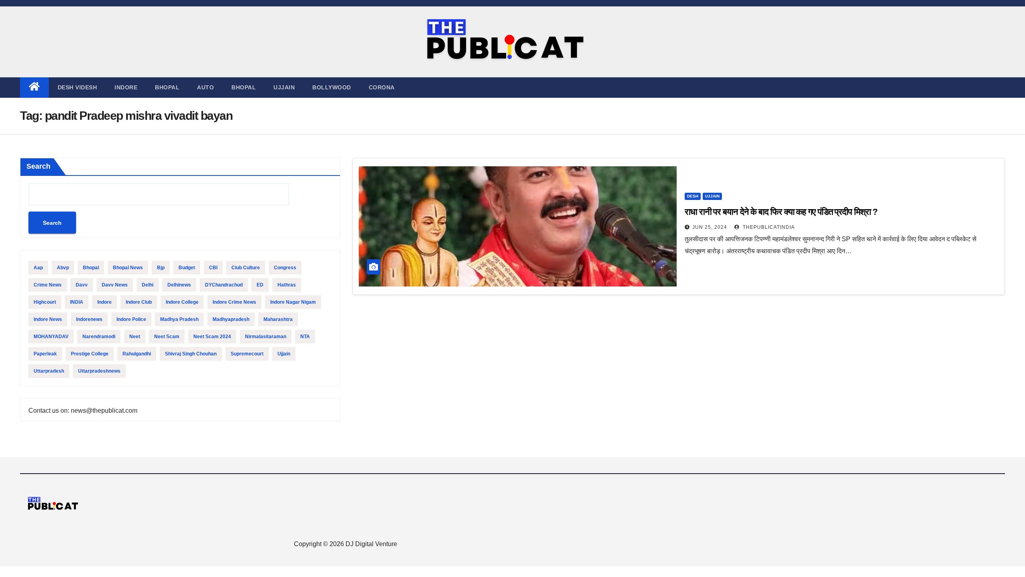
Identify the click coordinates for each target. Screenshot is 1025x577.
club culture (245, 267)
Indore (104, 302)
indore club (139, 302)
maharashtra (278, 319)
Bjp (161, 267)
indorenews (89, 319)
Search (38, 166)
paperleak (45, 354)
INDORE (126, 87)
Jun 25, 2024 (709, 227)
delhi (147, 285)
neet (134, 336)
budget (187, 267)
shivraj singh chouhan (191, 354)
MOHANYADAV (51, 336)
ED (260, 285)
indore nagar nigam (293, 302)
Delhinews (179, 285)
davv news (115, 285)
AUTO (205, 87)
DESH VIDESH (77, 87)
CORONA (382, 87)
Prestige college (90, 354)
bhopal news (128, 267)
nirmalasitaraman (265, 336)
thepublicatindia (768, 227)
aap (38, 267)
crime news (48, 285)
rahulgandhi (137, 354)
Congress (285, 267)
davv (82, 285)
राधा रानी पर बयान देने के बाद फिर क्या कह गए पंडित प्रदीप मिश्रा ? (782, 212)
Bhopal (167, 87)
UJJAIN (284, 87)
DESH (692, 196)
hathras (286, 285)
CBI (213, 267)
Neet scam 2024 (212, 336)
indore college (182, 302)
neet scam (166, 336)
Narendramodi (98, 336)
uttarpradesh (49, 371)
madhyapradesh (231, 319)
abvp (63, 267)
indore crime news (234, 302)
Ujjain (283, 354)
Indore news (48, 319)
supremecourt (247, 354)
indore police (131, 319)
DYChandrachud (224, 285)
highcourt (45, 302)
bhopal (91, 267)
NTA (305, 336)
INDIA (76, 302)
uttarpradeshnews (99, 371)
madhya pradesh (179, 319)
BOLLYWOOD (331, 87)
